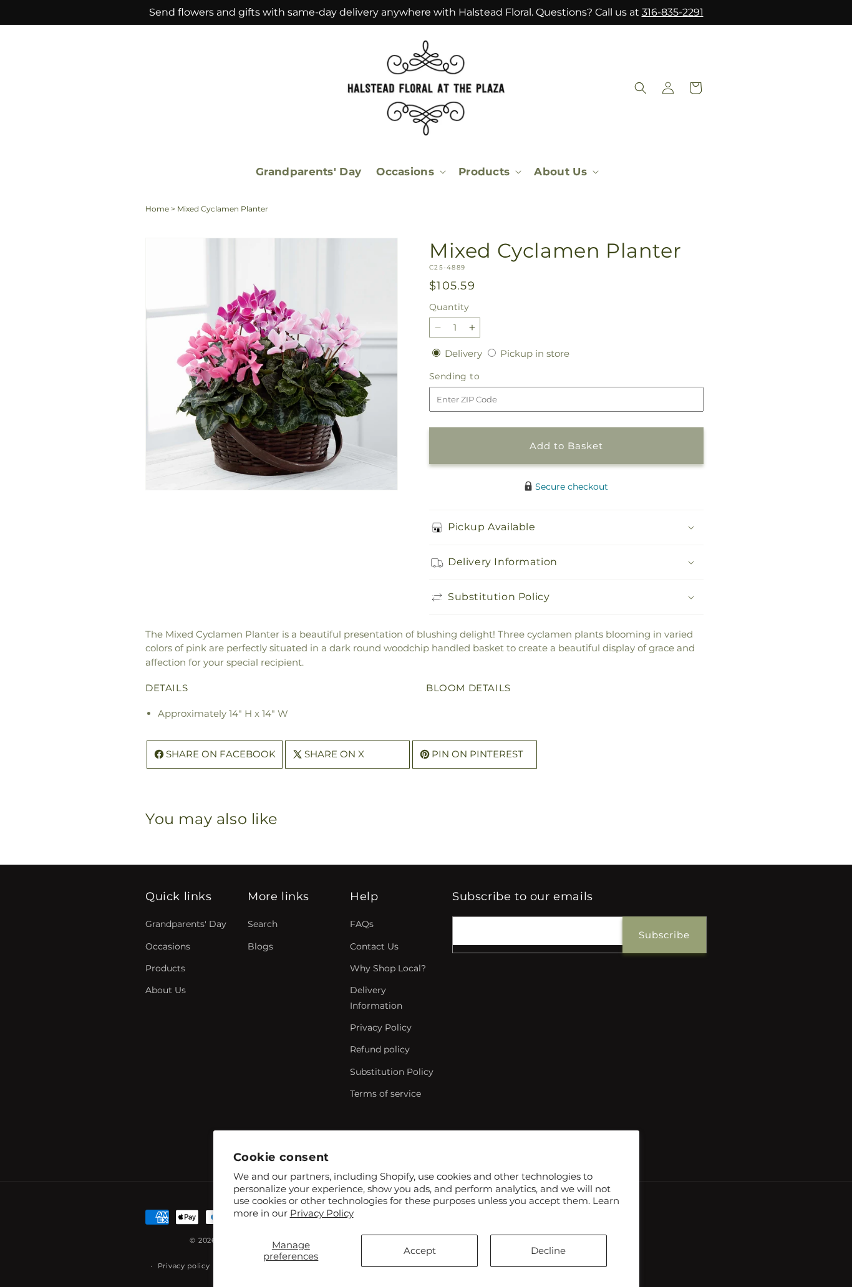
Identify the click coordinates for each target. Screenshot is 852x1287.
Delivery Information (376, 997)
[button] (410, 171)
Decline (548, 1250)
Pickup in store (534, 353)
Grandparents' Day (185, 924)
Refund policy (380, 1049)
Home (157, 208)
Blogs (260, 946)
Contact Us (374, 946)
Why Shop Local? (388, 968)
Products (165, 968)
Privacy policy (184, 1265)
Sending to (473, 376)
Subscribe (664, 935)
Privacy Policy (322, 1213)
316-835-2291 (673, 12)
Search (263, 924)
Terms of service (385, 1093)
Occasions (167, 946)
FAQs (362, 924)
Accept (420, 1250)
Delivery (465, 353)
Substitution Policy (391, 1071)
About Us (165, 990)
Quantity (449, 307)
